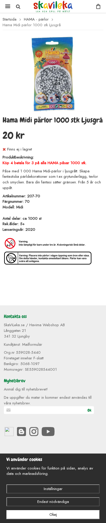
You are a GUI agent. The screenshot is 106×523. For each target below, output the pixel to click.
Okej (53, 514)
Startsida (9, 19)
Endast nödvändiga (53, 501)
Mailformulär (32, 344)
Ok (89, 410)
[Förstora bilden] (53, 73)
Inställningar (53, 489)
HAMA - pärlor (36, 19)
